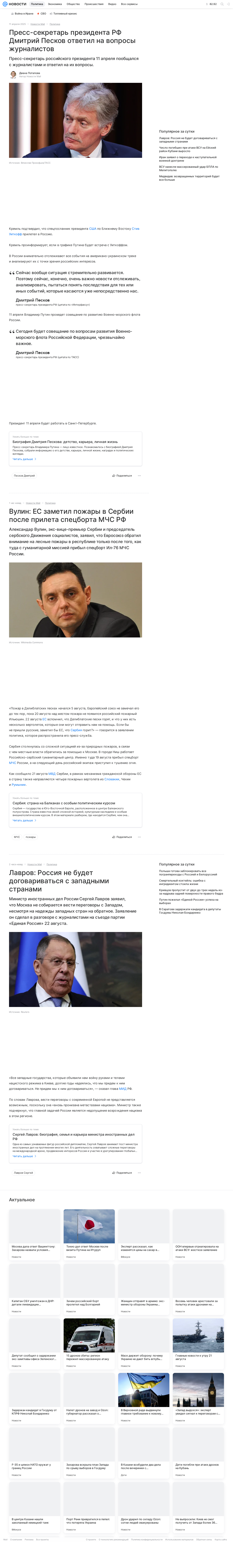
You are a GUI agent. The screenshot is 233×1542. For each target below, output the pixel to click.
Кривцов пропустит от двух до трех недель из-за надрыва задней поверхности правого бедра (191, 891)
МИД (123, 1088)
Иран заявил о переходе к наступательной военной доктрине (188, 158)
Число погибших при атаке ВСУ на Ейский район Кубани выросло (187, 149)
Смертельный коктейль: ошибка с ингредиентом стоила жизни (182, 882)
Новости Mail (38, 24)
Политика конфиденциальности (147, 1539)
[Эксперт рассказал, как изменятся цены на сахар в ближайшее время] (143, 1234)
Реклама (29, 1539)
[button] (75, 121)
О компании (16, 1539)
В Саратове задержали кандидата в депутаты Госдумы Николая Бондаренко (190, 910)
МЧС (12, 763)
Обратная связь (204, 1539)
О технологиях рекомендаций (113, 1539)
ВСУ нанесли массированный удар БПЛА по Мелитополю (188, 168)
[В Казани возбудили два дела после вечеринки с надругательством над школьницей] (143, 1453)
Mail (5, 1539)
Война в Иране (24, 13)
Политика (55, 24)
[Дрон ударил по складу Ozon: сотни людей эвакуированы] (143, 1507)
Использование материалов (179, 1539)
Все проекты (42, 1539)
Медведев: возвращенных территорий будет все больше (189, 178)
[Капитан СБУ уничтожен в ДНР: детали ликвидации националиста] (34, 1289)
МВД (52, 774)
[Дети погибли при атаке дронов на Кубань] (198, 1453)
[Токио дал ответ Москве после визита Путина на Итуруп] (89, 1234)
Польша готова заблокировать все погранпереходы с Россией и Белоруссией (188, 872)
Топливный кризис (65, 13)
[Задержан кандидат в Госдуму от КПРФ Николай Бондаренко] (34, 1398)
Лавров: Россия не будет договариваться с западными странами (188, 139)
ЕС (44, 719)
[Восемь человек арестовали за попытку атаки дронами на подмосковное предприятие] (198, 1289)
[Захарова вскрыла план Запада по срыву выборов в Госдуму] (89, 1453)
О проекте (91, 1539)
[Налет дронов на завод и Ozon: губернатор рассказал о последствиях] (89, 1398)
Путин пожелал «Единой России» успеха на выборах (188, 901)
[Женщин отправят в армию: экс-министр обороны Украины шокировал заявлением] (143, 1289)
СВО (43, 13)
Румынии (19, 784)
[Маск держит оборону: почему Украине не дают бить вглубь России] (143, 1344)
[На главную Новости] (17, 4)
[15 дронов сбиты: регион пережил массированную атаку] (89, 1344)
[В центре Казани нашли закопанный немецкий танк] (34, 1507)
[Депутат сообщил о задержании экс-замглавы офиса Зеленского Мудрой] (34, 1344)
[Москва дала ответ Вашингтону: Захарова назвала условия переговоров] (34, 1234)
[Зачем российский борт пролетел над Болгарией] (89, 1289)
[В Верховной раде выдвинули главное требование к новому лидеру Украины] (143, 1398)
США (92, 228)
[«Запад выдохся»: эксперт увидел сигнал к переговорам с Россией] (198, 1398)
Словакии (111, 779)
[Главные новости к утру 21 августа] (198, 1344)
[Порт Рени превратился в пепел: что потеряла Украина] (89, 1507)
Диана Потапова (29, 73)
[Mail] (5, 4)
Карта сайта (221, 1539)
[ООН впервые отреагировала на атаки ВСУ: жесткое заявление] (198, 1234)
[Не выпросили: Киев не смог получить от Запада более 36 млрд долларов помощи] (198, 1507)
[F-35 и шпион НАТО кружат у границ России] (34, 1453)
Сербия (76, 730)
